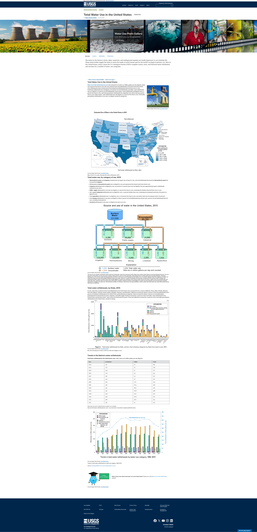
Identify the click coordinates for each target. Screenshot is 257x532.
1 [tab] (124, 49)
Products (130, 5)
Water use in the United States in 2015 (98, 85)
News (136, 5)
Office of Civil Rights (89, 513)
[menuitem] (124, 4)
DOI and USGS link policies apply (164, 506)
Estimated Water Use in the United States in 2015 (103, 465)
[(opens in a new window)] (155, 520)
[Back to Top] (252, 527)
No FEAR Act (87, 509)
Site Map (147, 505)
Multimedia (102, 56)
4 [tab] (130, 49)
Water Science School (90, 9)
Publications (110, 56)
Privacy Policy (133, 505)
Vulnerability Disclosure (120, 509)
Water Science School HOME (96, 79)
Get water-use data (97, 40)
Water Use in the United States (159, 476)
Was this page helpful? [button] (244, 530)
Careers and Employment (133, 510)
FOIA (100, 505)
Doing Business (148, 509)
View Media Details (164, 108)
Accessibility (87, 505)
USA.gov (101, 509)
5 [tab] (132, 49)
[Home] (90, 6)
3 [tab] (128, 49)
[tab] (87, 56)
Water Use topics (109, 79)
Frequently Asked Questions (166, 3)
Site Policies (117, 505)
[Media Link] (158, 96)
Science (124, 5)
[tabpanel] (128, 36)
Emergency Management (163, 510)
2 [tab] (126, 49)
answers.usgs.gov (168, 526)
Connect (142, 5)
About (148, 5)
